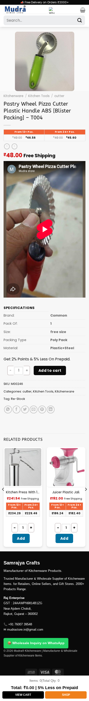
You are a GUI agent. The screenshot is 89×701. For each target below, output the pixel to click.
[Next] (85, 499)
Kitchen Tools (39, 96)
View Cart (23, 694)
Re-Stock (18, 399)
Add (21, 538)
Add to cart (49, 370)
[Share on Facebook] (16, 409)
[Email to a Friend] (33, 409)
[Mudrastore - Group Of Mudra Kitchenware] (24, 9)
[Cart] (82, 10)
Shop (66, 694)
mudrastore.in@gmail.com (25, 629)
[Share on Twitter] (25, 409)
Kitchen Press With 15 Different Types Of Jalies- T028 (23, 492)
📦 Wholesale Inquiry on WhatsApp (36, 643)
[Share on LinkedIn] (51, 409)
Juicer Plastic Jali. (66, 492)
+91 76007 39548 (20, 624)
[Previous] (3, 499)
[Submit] (79, 20)
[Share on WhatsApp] (8, 409)
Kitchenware (13, 96)
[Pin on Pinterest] (42, 409)
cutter (59, 96)
